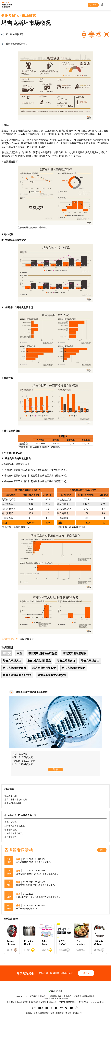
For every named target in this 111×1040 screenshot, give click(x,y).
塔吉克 (7, 653)
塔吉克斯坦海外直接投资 (17, 675)
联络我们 (43, 996)
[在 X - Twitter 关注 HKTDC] (51, 1008)
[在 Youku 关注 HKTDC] (76, 1008)
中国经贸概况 (10, 829)
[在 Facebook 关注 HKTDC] (46, 1008)
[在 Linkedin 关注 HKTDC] (56, 1008)
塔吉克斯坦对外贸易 (39, 660)
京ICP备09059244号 (67, 1002)
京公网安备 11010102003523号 (91, 1002)
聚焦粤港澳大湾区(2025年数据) (32, 692)
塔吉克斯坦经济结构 (74, 653)
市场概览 (29, 16)
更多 (102, 850)
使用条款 (10, 1002)
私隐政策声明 (22, 1002)
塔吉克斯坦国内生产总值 (42, 653)
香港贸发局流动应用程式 (60, 996)
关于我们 (33, 996)
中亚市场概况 (10, 837)
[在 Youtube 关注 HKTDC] (71, 1008)
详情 (55, 769)
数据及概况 (10, 16)
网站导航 (53, 1002)
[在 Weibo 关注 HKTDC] (61, 1008)
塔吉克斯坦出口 (90, 660)
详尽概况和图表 (9, 639)
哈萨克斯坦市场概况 (13, 833)
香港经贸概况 (10, 822)
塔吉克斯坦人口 (12, 660)
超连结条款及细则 (38, 1002)
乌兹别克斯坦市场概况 (14, 826)
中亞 (19, 653)
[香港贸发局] (55, 991)
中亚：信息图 (10, 796)
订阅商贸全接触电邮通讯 (84, 996)
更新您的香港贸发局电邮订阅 (55, 998)
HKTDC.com (21, 996)
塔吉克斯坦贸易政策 (14, 667)
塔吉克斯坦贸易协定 (73, 667)
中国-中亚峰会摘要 (12, 803)
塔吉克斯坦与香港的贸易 (52, 675)
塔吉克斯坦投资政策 (44, 667)
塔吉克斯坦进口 (66, 660)
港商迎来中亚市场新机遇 (15, 799)
